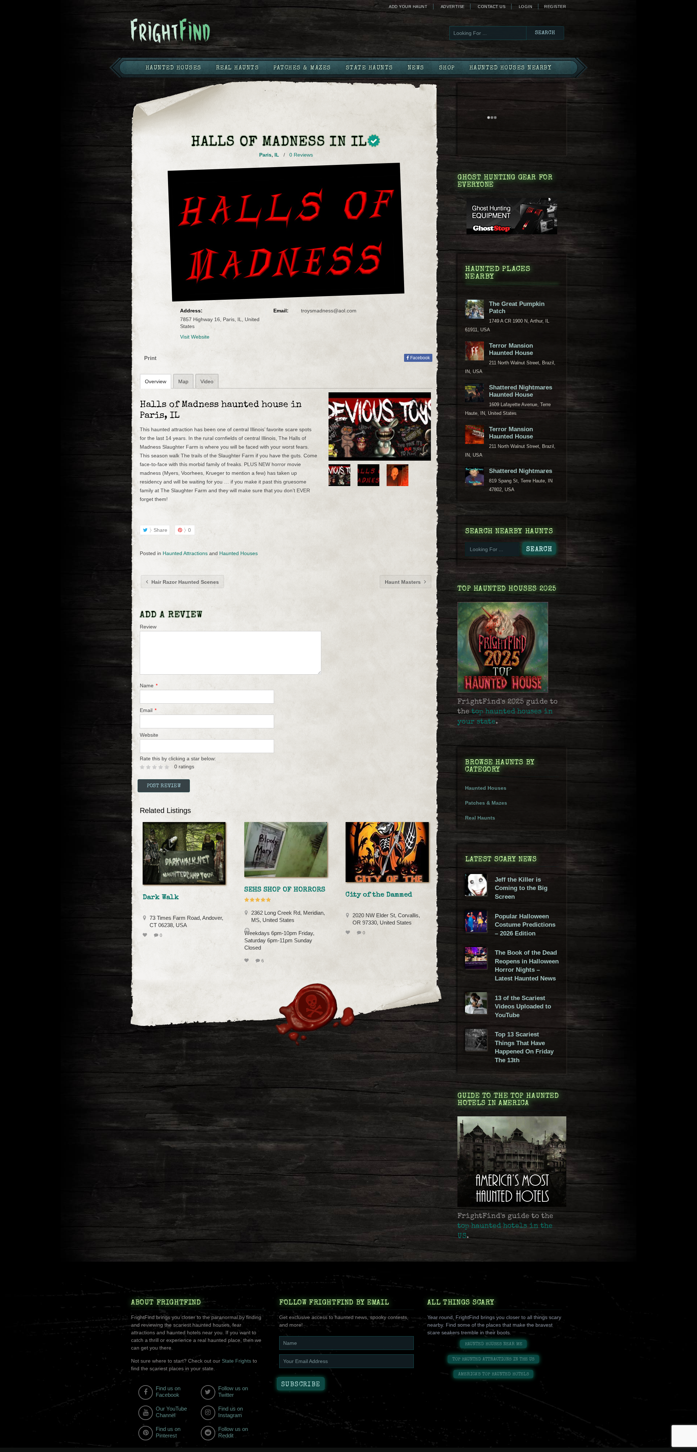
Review (148, 627)
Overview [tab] (155, 381)
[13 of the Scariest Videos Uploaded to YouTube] (476, 1012)
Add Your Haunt (408, 6)
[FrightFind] (200, 31)
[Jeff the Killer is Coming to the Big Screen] (476, 894)
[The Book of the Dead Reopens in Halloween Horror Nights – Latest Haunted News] (476, 967)
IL (276, 155)
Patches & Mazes (302, 68)
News (416, 68)
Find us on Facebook (168, 1391)
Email (148, 710)
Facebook (419, 357)
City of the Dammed (379, 895)
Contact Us (491, 6)
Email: (281, 311)
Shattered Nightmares (520, 471)
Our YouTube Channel (171, 1412)
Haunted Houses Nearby (510, 68)
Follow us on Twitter (233, 1391)
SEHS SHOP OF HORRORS (284, 890)
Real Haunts (237, 68)
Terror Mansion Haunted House (511, 349)
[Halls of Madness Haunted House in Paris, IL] (380, 426)
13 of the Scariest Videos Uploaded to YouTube (523, 1007)
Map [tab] (183, 381)
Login (526, 6)
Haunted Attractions (185, 553)
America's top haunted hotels (493, 1374)
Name (149, 685)
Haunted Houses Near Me (493, 1344)
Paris (265, 155)
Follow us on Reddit (233, 1432)
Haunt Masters (403, 582)
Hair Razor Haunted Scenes (184, 582)
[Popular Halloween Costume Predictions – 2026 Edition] (476, 930)
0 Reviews (301, 155)
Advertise (453, 6)
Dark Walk (161, 897)
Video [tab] (206, 381)
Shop (447, 68)
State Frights (236, 1361)
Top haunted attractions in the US (493, 1359)
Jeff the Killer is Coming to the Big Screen (521, 888)
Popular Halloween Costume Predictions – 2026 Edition (525, 925)
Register (555, 6)
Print (150, 358)
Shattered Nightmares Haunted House (520, 391)
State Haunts (369, 68)
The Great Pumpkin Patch (517, 307)
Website (149, 735)
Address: (191, 311)
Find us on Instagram (230, 1412)
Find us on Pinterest (168, 1432)
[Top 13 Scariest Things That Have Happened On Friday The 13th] (476, 1049)
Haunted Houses (173, 68)
